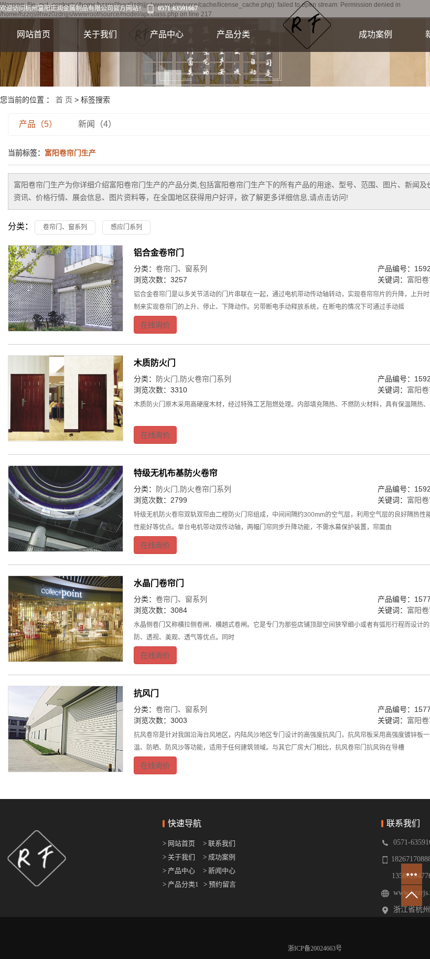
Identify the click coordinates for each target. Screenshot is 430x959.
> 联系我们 (219, 843)
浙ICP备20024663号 (315, 948)
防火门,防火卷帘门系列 (193, 379)
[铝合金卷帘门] (65, 288)
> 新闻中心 (219, 871)
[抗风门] (65, 729)
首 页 (64, 99)
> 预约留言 (219, 884)
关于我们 (100, 34)
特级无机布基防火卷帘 (176, 472)
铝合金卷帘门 (159, 252)
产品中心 (167, 34)
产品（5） (38, 124)
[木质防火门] (65, 398)
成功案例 (375, 34)
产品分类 (233, 34)
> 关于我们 (179, 857)
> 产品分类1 (181, 884)
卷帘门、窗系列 (65, 227)
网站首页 (33, 34)
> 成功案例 (219, 857)
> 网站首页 (180, 843)
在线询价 (155, 325)
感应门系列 (126, 227)
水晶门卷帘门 (159, 583)
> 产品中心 (179, 871)
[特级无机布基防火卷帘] (65, 508)
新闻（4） (97, 124)
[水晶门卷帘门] (65, 619)
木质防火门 (155, 362)
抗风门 (146, 693)
